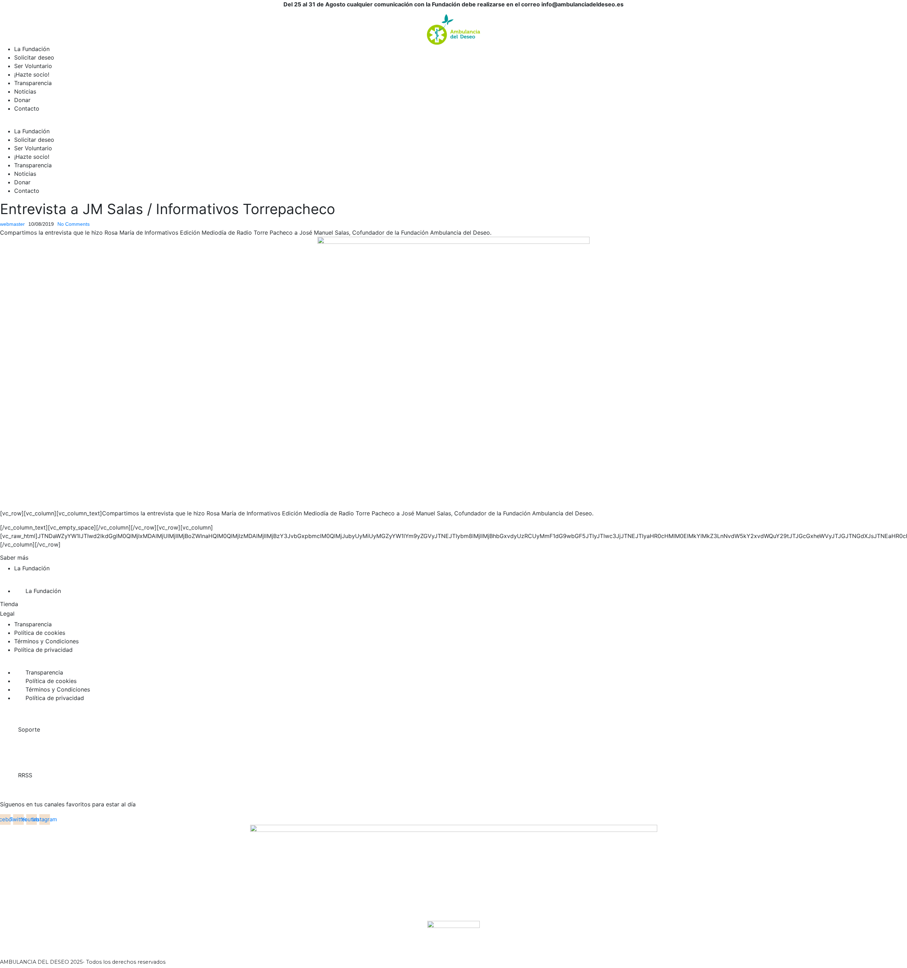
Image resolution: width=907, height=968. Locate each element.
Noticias (25, 91)
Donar (22, 99)
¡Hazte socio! (31, 74)
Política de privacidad (43, 649)
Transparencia (33, 82)
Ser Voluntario (33, 65)
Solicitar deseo (34, 57)
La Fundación (32, 48)
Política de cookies (39, 632)
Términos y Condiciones (46, 641)
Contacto (26, 108)
